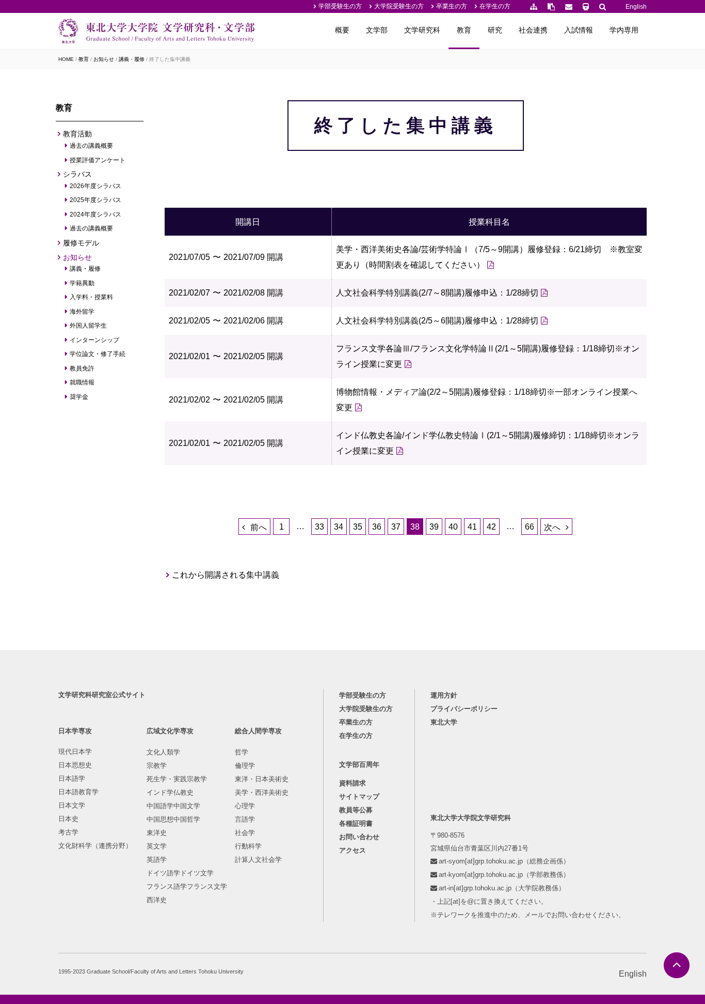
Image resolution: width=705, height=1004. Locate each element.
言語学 (245, 819)
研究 (495, 30)
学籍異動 (82, 283)
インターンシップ (94, 340)
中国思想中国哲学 (173, 819)
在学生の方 (494, 6)
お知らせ (103, 59)
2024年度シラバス (95, 214)
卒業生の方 (451, 6)
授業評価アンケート (97, 160)
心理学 (245, 806)
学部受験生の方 (340, 6)
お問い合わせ (359, 837)
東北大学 (443, 722)
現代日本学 (75, 751)
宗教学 (157, 765)
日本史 (68, 819)
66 (529, 526)
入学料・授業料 (91, 297)
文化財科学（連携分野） (95, 845)
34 (338, 526)
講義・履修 (132, 59)
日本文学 (71, 805)
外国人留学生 (88, 325)
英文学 (157, 846)
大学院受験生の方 (399, 6)
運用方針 (443, 695)
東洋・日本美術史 (262, 779)
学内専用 (624, 30)
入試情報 (578, 30)
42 (491, 526)
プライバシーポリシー (464, 709)
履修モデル (81, 243)
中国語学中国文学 (173, 806)
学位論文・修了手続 (97, 354)
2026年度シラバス (95, 186)
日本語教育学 (78, 792)
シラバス (77, 174)
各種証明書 (356, 823)
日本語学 (71, 778)
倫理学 (245, 765)
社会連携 (533, 30)
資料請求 (352, 783)
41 (472, 526)
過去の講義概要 (91, 145)
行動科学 (248, 846)
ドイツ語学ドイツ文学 (180, 873)
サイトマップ (359, 796)
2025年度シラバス (95, 200)
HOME (66, 59)
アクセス (352, 850)
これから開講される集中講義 (225, 574)
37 (395, 526)
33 (319, 526)
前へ (258, 527)
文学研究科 (422, 30)
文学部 (377, 30)
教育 (464, 30)
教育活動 (77, 134)
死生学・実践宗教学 (177, 779)
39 (434, 526)
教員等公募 (356, 810)
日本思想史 (75, 765)
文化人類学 (163, 752)
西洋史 (157, 900)
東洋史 (157, 833)
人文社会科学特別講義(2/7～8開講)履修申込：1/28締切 (437, 292)
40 (453, 526)
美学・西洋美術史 (262, 792)
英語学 (157, 859)
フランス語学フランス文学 (187, 886)
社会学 (245, 833)
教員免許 (82, 368)
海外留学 (82, 311)
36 (376, 526)
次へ (552, 527)
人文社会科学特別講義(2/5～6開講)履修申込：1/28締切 (437, 320)
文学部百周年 (359, 764)
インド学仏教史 (170, 792)
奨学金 (79, 396)
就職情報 (82, 382)
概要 (342, 30)
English (636, 6)
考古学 (68, 832)
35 (357, 526)
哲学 (241, 752)
